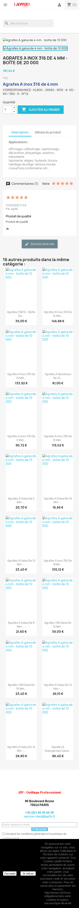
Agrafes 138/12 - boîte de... (21, 314)
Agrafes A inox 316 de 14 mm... (58, 314)
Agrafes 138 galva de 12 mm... (57, 624)
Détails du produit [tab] (48, 132)
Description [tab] (20, 132)
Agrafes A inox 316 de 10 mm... (58, 438)
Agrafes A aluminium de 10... (58, 376)
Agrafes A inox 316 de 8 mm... (58, 562)
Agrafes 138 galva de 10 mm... (21, 686)
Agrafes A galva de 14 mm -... (21, 749)
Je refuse (28, 873)
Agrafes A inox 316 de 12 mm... (21, 376)
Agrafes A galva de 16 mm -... (58, 500)
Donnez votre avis (42, 244)
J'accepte (10, 873)
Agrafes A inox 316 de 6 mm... (21, 438)
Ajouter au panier (41, 109)
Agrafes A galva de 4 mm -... (21, 500)
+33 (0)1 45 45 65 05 (39, 812)
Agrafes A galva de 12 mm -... (58, 686)
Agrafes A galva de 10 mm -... (21, 562)
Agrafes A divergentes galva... (58, 749)
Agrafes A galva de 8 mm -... (21, 624)
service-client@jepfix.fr (39, 816)
